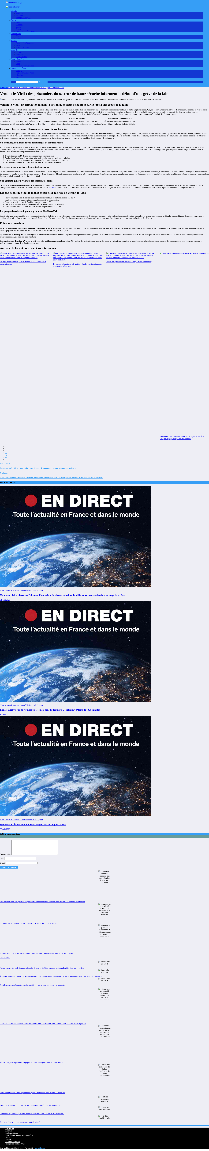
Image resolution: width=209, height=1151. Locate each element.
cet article (52, 187)
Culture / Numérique (19, 68)
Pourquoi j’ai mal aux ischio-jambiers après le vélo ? (20, 1122)
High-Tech (20, 75)
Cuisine (19, 52)
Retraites (19, 29)
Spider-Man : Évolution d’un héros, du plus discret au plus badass (33, 824)
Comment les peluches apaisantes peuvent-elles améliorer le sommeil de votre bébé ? (32, 1114)
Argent (13, 20)
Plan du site (9, 1129)
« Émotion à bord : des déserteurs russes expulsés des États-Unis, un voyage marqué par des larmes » (182, 437)
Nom (2, 858)
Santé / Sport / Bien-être (25, 66)
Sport (18, 64)
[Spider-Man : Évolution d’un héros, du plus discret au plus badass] (75, 816)
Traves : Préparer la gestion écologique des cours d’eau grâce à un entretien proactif (31, 1062)
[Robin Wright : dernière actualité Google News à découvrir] (131, 255)
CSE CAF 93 (5, 958)
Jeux (17, 77)
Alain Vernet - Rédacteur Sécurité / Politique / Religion (29, 88)
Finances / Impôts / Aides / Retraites (29, 31)
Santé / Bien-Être (17, 59)
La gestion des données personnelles (19, 1135)
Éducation (19, 36)
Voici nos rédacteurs (12, 1142)
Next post (3, 473)
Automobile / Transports (25, 43)
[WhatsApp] (6, 457)
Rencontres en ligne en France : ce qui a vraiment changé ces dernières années (30, 1105)
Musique (19, 71)
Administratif (16, 34)
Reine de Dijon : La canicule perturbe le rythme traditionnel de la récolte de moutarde (32, 1093)
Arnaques (19, 13)
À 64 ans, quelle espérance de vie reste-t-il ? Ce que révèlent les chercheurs (28, 923)
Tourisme (19, 54)
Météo (18, 61)
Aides (18, 23)
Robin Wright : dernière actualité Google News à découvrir (128, 262)
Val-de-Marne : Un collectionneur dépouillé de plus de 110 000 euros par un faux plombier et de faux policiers (42, 968)
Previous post (5, 463)
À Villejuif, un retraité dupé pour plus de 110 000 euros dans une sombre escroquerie (32, 985)
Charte (7, 1137)
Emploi (18, 38)
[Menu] (7, 5)
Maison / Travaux (22, 47)
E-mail (3, 863)
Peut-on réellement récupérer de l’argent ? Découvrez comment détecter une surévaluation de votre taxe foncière (42, 902)
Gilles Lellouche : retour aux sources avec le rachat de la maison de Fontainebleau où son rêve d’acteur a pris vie (43, 1024)
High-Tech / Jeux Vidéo (25, 73)
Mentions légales (11, 1133)
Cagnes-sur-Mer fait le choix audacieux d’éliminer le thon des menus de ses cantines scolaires (37, 468)
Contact (8, 1139)
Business (19, 25)
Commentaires (5, 854)
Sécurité (14, 11)
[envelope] (6, 453)
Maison (14, 41)
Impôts (18, 27)
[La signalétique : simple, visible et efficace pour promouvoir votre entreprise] (24, 255)
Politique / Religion (23, 18)
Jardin (18, 45)
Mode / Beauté (21, 57)
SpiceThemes (40, 1148)
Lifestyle (14, 50)
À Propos (8, 1131)
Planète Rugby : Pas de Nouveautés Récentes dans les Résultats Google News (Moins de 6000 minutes (50, 710)
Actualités (19, 16)
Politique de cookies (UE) (15, 1144)
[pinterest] (6, 455)
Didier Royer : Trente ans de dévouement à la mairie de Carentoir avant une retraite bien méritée (36, 953)
